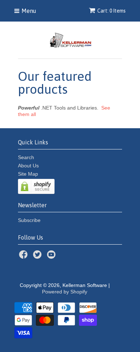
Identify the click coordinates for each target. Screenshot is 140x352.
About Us (28, 165)
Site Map (28, 174)
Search (26, 157)
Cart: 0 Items (111, 11)
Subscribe (29, 220)
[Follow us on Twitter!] (38, 256)
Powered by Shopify (64, 292)
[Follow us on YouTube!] (52, 256)
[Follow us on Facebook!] (24, 256)
